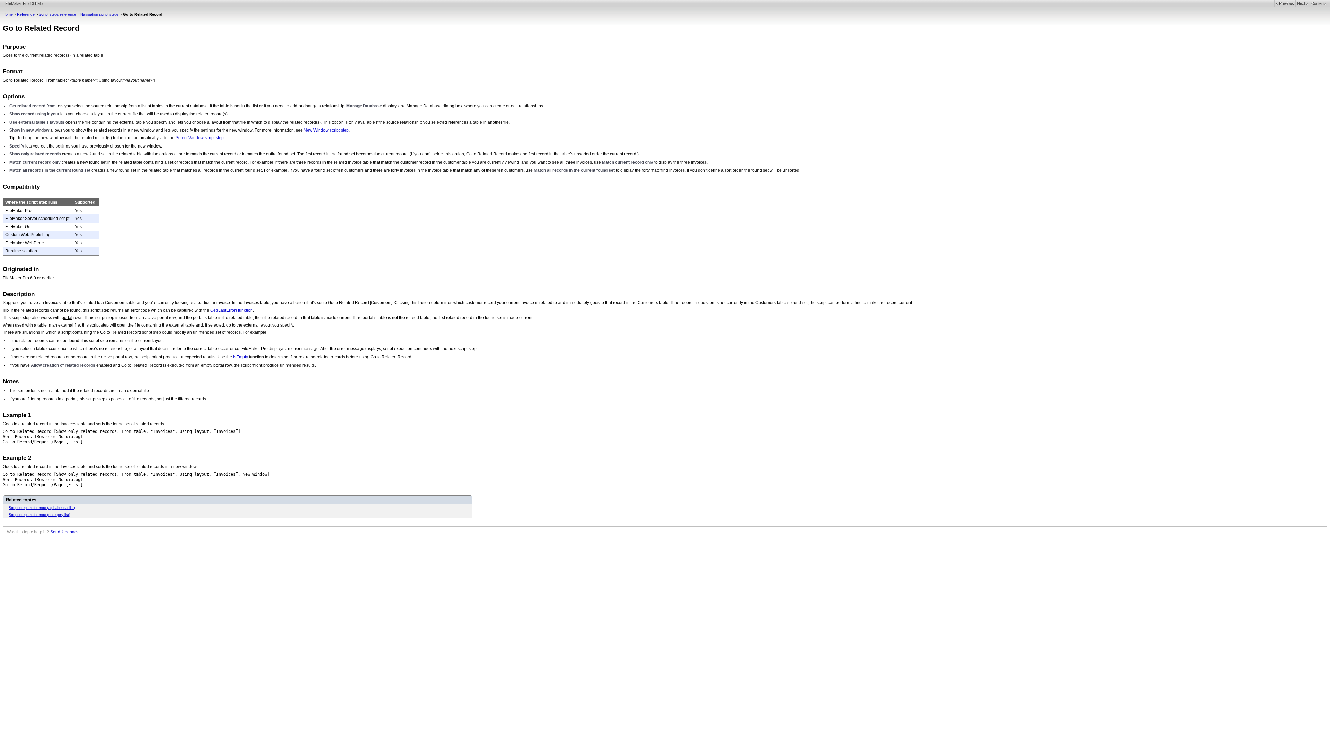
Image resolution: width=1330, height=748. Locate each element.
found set (98, 154)
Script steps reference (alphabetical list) (42, 508)
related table (131, 154)
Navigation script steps (99, 14)
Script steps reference (57, 14)
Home (8, 14)
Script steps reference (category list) (39, 515)
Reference (26, 14)
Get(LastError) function (231, 310)
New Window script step (326, 130)
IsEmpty (240, 357)
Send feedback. (65, 531)
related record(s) (212, 114)
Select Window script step (200, 137)
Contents (1319, 3)
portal (67, 317)
